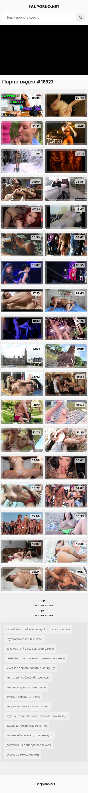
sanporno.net (44, 6)
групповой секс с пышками (24, 639)
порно (44, 600)
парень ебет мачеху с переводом (29, 735)
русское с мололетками (22, 754)
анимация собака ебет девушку (28, 677)
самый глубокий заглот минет (26, 725)
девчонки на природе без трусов (28, 744)
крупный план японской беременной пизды (36, 716)
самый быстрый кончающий (25, 629)
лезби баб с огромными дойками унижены (35, 658)
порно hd (44, 610)
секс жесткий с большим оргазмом (30, 648)
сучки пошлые (60, 629)
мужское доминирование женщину (30, 667)
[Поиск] (80, 17)
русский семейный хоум (23, 696)
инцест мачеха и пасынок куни (27, 706)
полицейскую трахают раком (26, 687)
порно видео (44, 605)
